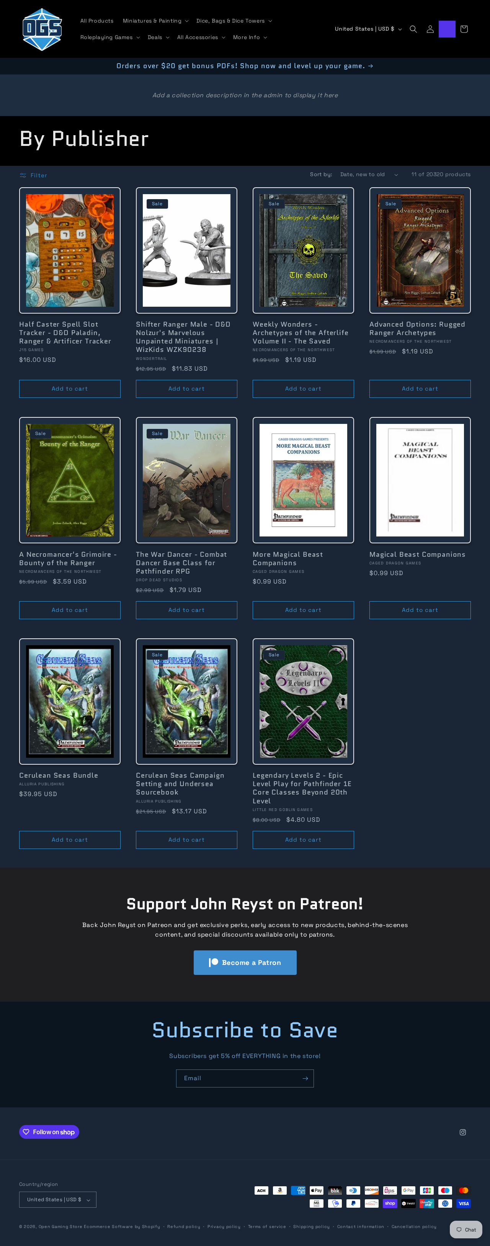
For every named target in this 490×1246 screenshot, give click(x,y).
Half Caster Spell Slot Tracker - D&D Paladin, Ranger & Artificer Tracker (65, 333)
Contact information (360, 1226)
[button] (155, 21)
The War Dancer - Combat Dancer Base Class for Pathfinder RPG (181, 562)
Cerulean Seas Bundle (58, 775)
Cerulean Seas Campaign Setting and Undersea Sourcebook (180, 783)
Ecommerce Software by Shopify (122, 1227)
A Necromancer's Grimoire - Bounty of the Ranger (68, 558)
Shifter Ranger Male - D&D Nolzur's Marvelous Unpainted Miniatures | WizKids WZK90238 (183, 337)
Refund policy (183, 1226)
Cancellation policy (414, 1226)
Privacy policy (224, 1226)
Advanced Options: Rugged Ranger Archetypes (417, 328)
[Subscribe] (305, 1078)
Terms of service (267, 1226)
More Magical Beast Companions (288, 558)
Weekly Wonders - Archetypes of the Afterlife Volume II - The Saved (301, 333)
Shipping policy (311, 1226)
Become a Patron (251, 962)
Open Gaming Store (61, 1227)
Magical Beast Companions (417, 554)
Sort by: (321, 174)
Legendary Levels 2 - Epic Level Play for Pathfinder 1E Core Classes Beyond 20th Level (302, 788)
